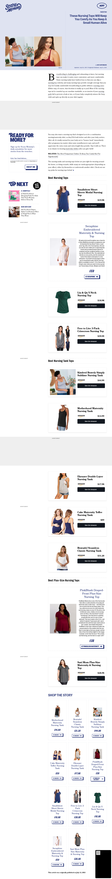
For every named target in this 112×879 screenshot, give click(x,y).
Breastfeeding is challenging (66, 74)
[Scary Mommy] (13, 7)
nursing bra (52, 83)
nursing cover (99, 86)
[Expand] (97, 852)
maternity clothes (72, 149)
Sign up (29, 167)
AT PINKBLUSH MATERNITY (90, 646)
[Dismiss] (109, 852)
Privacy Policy (12, 162)
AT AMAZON (56, 735)
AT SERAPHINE (90, 277)
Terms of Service (33, 161)
